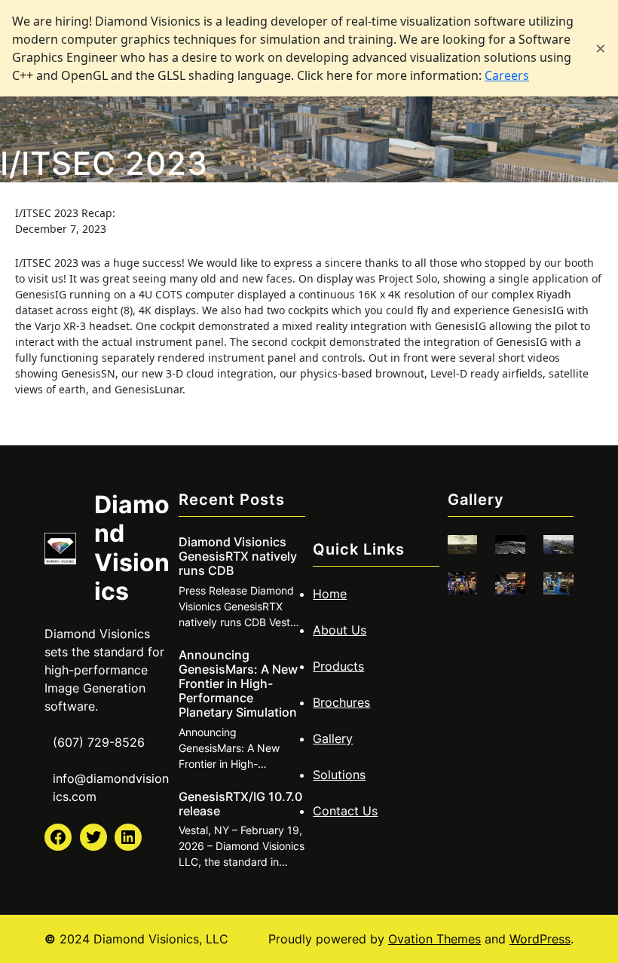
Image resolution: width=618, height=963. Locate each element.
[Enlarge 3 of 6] (553, 554)
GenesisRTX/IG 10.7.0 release (240, 804)
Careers (507, 75)
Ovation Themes (434, 938)
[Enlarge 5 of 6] (505, 591)
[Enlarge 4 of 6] (457, 591)
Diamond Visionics (132, 548)
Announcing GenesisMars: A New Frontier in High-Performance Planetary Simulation (238, 684)
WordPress (540, 938)
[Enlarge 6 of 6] (553, 591)
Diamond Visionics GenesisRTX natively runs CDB (238, 556)
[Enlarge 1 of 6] (457, 554)
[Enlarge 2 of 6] (505, 554)
